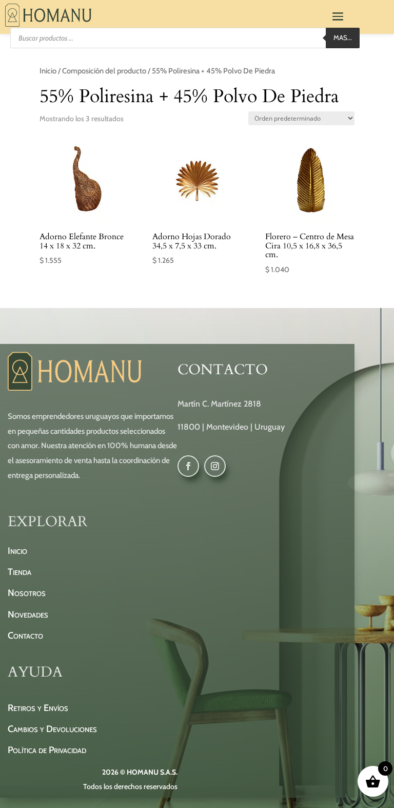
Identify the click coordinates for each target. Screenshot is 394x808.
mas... (342, 37)
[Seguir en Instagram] (215, 466)
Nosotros (27, 593)
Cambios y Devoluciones (52, 729)
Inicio (48, 70)
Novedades (28, 614)
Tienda (19, 572)
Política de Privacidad (47, 750)
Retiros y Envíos (38, 708)
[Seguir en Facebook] (188, 466)
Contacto (25, 635)
